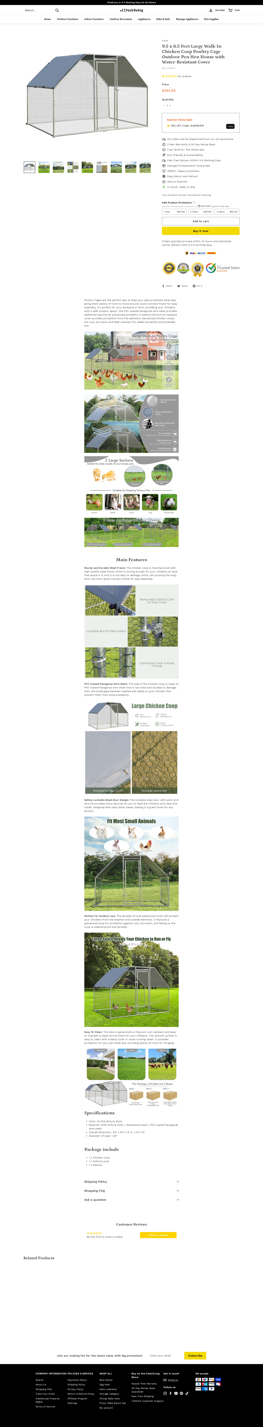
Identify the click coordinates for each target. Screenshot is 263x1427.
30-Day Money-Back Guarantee (143, 1390)
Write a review (158, 1235)
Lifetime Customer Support (147, 1401)
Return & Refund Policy (81, 1393)
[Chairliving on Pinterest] (181, 1393)
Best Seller (106, 1380)
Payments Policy (77, 1380)
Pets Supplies (211, 19)
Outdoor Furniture (67, 19)
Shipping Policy (95, 1181)
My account (106, 1407)
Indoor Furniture (94, 19)
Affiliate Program (77, 1398)
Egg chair (105, 1384)
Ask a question (95, 1199)
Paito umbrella (108, 1389)
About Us (41, 1384)
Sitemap (72, 1403)
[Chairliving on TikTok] (187, 1393)
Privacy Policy (76, 1389)
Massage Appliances (187, 19)
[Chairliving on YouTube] (176, 1393)
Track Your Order (45, 1393)
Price (165, 84)
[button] (169, 76)
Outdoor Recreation (121, 19)
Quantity (168, 99)
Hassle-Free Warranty (144, 1383)
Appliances (144, 19)
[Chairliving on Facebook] (170, 1393)
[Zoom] (88, 95)
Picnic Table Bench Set (113, 1403)
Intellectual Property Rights (48, 1400)
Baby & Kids (163, 19)
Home (47, 19)
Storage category (109, 1393)
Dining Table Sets (110, 1398)
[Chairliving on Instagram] (165, 1393)
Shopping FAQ (94, 1191)
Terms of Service (45, 1406)
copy (230, 126)
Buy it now (201, 231)
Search (40, 1380)
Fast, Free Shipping (143, 1396)
